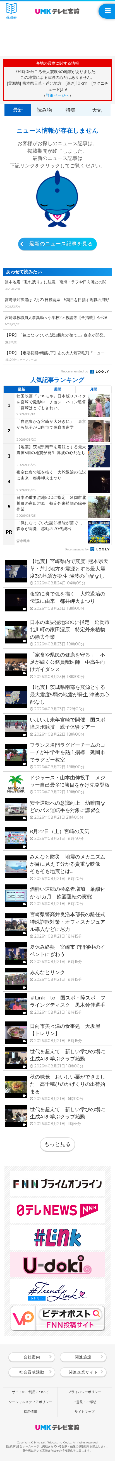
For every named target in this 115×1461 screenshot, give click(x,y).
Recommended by (75, 371)
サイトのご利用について (30, 1392)
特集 (71, 110)
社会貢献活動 (31, 1372)
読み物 (44, 110)
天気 (97, 110)
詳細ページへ (57, 95)
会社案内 (31, 1357)
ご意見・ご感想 (84, 1402)
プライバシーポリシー (84, 1392)
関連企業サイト (83, 1372)
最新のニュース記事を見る (61, 244)
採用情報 (30, 1412)
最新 (18, 110)
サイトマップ (85, 1412)
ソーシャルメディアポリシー (30, 1402)
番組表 (11, 17)
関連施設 (83, 1357)
